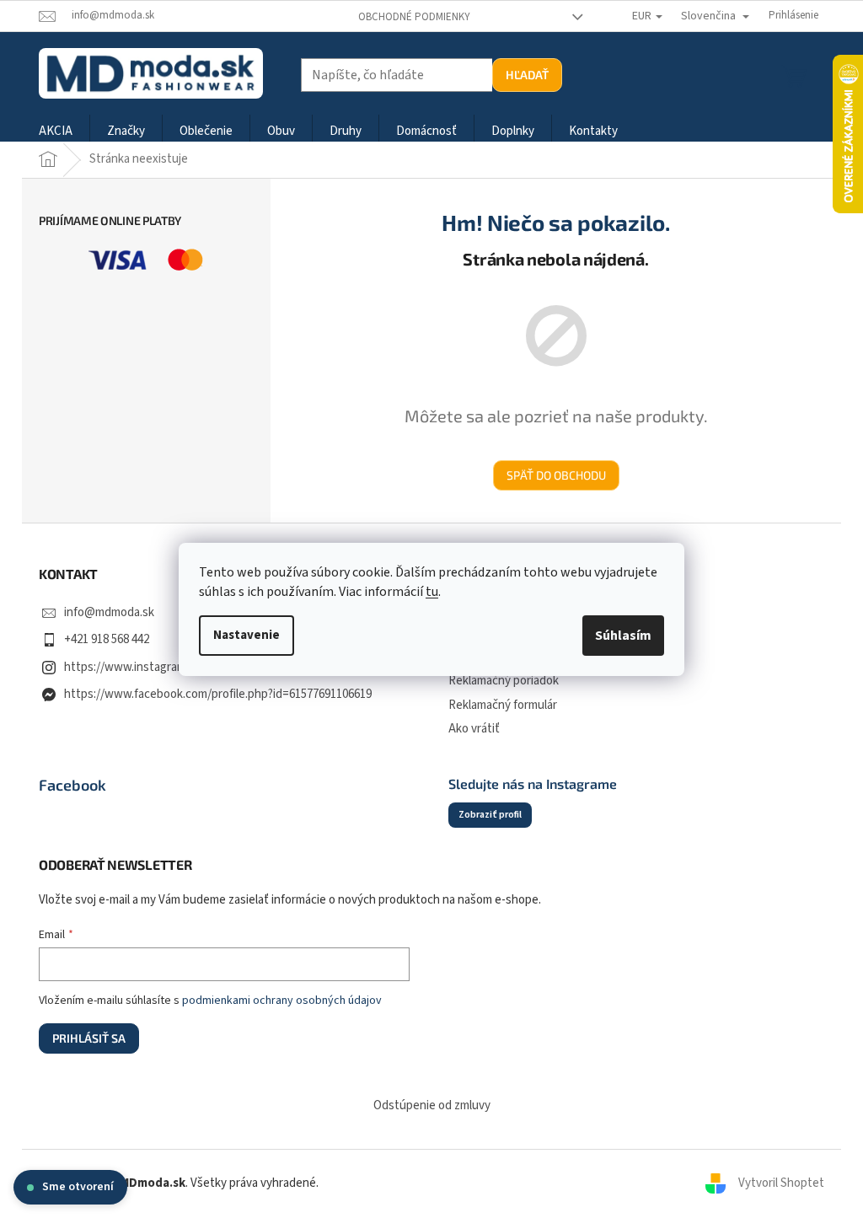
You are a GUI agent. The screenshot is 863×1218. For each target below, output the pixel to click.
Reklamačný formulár (502, 705)
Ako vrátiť (474, 729)
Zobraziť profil (490, 815)
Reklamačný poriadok (503, 680)
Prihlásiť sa (89, 1038)
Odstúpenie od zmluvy (431, 1105)
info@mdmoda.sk (109, 612)
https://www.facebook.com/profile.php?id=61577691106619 (218, 694)
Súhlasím (623, 635)
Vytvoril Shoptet (781, 1183)
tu (432, 591)
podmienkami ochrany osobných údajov (282, 1000)
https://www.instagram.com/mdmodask (167, 667)
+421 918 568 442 (106, 639)
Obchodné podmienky (414, 16)
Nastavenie (246, 635)
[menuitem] (55, 132)
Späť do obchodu (556, 475)
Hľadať (527, 74)
